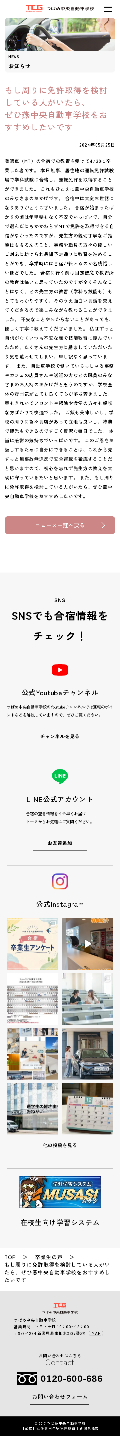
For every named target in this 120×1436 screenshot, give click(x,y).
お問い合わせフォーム (60, 1396)
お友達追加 (60, 843)
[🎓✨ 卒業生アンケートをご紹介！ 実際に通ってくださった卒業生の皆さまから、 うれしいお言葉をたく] (32, 944)
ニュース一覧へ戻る (60, 525)
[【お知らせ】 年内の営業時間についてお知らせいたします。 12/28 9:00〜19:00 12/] (87, 1108)
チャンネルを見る (60, 736)
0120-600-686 (72, 1378)
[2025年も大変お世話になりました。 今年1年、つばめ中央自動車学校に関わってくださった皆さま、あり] (32, 1054)
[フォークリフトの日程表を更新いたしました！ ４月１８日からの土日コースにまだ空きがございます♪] (32, 999)
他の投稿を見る (60, 1145)
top (10, 1257)
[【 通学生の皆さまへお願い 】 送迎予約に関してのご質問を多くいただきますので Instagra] (32, 1108)
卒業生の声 (49, 1257)
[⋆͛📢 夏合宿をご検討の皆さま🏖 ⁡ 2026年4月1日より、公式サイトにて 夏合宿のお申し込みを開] (87, 999)
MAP (96, 1333)
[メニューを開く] (108, 9)
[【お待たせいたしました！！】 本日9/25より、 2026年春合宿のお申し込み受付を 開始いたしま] (87, 1054)
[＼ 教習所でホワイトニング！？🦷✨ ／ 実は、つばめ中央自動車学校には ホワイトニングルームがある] (87, 944)
